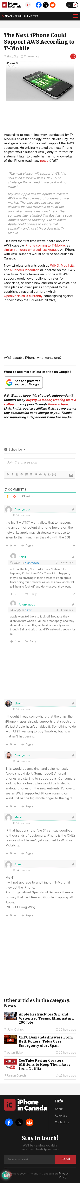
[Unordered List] (31, 474)
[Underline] (17, 474)
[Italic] (12, 474)
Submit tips (31, 16)
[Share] (73, 56)
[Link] (45, 474)
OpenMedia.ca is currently (23, 296)
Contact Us (62, 1122)
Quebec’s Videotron (24, 270)
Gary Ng (12, 56)
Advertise (61, 1115)
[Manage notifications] (8, 1174)
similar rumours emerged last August (31, 250)
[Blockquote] (35, 474)
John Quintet (15, 1029)
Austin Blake (15, 1052)
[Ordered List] (26, 474)
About (59, 1109)
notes (44, 160)
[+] (54, 474)
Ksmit (28, 609)
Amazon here (57, 404)
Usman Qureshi (16, 1075)
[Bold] (7, 474)
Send (66, 1159)
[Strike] (21, 474)
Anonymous (32, 562)
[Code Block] (40, 474)
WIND (54, 265)
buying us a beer (38, 400)
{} (49, 474)
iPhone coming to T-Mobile (45, 245)
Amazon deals (13, 16)
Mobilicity (67, 265)
